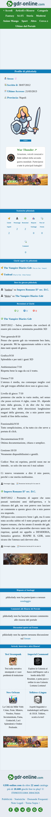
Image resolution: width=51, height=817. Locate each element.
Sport (25, 21)
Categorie (42, 10)
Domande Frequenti (37, 799)
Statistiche (19, 799)
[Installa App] (29, 811)
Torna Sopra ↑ (33, 803)
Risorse (36, 646)
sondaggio (25, 601)
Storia (29, 15)
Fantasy (10, 15)
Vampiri (44, 268)
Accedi (7, 10)
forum (27, 638)
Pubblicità (7, 799)
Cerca (43, 21)
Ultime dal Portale (25, 26)
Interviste (23, 646)
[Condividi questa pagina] (40, 811)
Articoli (14, 646)
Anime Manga (11, 21)
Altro (33, 21)
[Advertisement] (25, 48)
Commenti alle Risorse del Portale (25, 609)
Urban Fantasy (26, 275)
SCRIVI (25, 140)
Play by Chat (37, 268)
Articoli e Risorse (24, 10)
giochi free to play (31, 789)
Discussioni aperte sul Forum (25, 628)
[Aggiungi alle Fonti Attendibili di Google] (35, 811)
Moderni (41, 15)
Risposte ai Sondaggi (25, 590)
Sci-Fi (20, 15)
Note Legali (17, 803)
